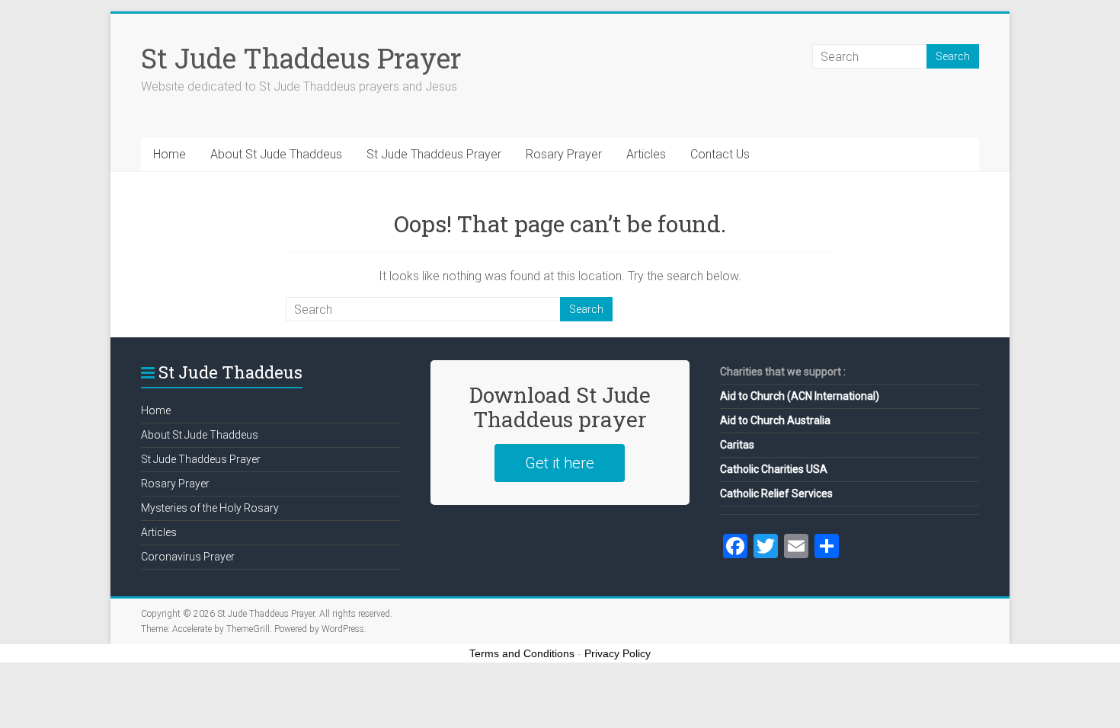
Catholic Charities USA (773, 469)
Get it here (559, 463)
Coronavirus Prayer (188, 557)
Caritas (737, 445)
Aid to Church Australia (775, 420)
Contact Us (720, 154)
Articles (646, 154)
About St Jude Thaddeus (276, 154)
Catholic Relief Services (776, 493)
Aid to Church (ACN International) (799, 396)
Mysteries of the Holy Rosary (210, 508)
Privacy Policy (617, 653)
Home (169, 154)
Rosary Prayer (564, 154)
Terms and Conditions (521, 653)
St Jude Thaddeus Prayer (301, 58)
